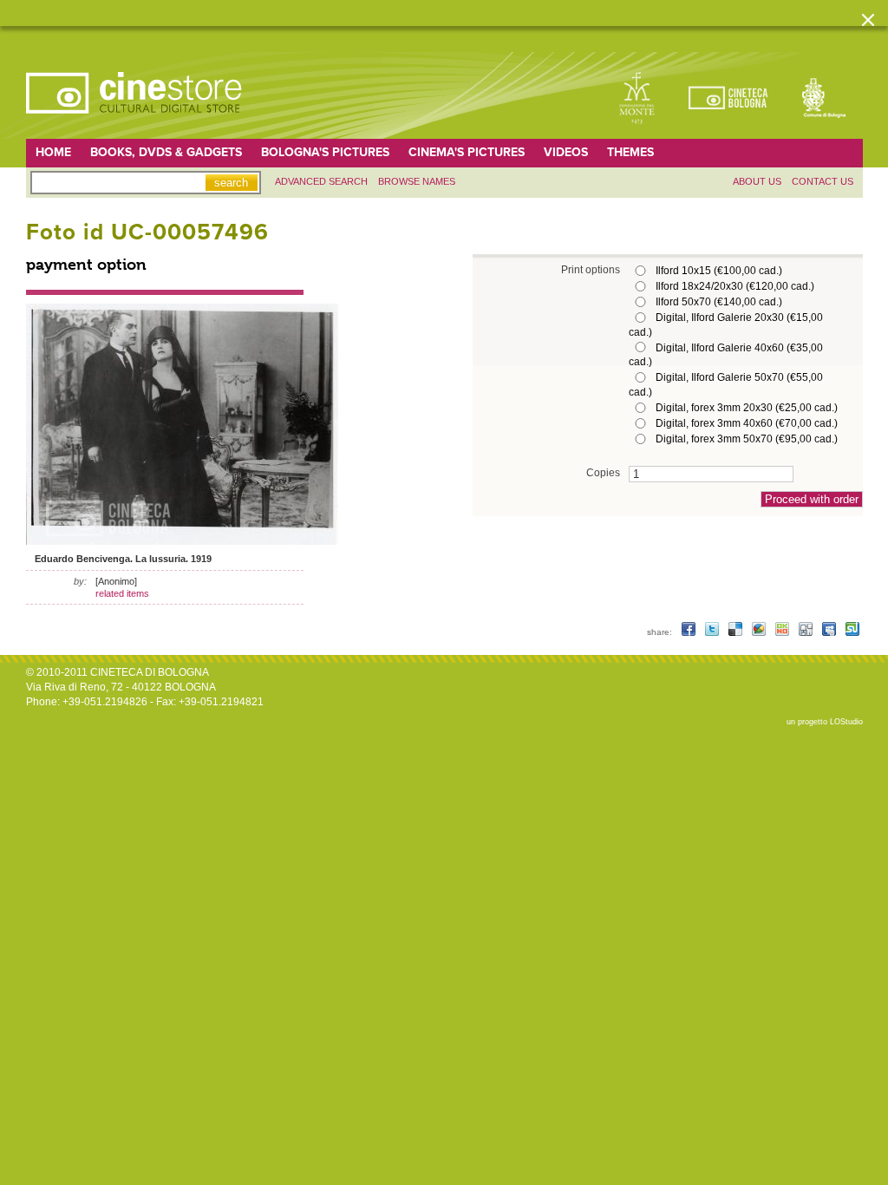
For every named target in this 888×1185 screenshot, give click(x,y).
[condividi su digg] (807, 632)
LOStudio (846, 721)
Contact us (822, 181)
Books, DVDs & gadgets (166, 152)
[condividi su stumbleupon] (852, 632)
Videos (566, 152)
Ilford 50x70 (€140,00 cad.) (719, 302)
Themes (630, 152)
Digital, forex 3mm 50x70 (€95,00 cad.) (747, 439)
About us (757, 181)
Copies (603, 472)
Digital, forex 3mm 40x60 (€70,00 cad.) (747, 423)
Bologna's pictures (325, 152)
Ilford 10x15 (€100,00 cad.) (719, 271)
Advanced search (321, 181)
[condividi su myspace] (830, 632)
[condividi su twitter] (713, 632)
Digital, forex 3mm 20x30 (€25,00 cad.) (747, 408)
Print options (590, 269)
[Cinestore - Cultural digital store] (135, 122)
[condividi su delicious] (736, 632)
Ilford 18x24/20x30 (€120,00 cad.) (735, 286)
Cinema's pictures (466, 152)
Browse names (416, 181)
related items (122, 593)
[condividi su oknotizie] (783, 632)
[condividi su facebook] (690, 632)
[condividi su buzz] (760, 632)
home (53, 152)
